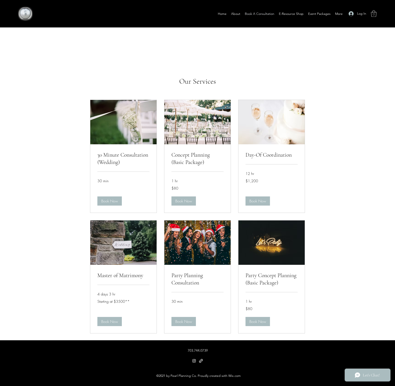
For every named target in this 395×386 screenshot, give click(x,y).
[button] (373, 13)
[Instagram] (194, 361)
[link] (123, 158)
